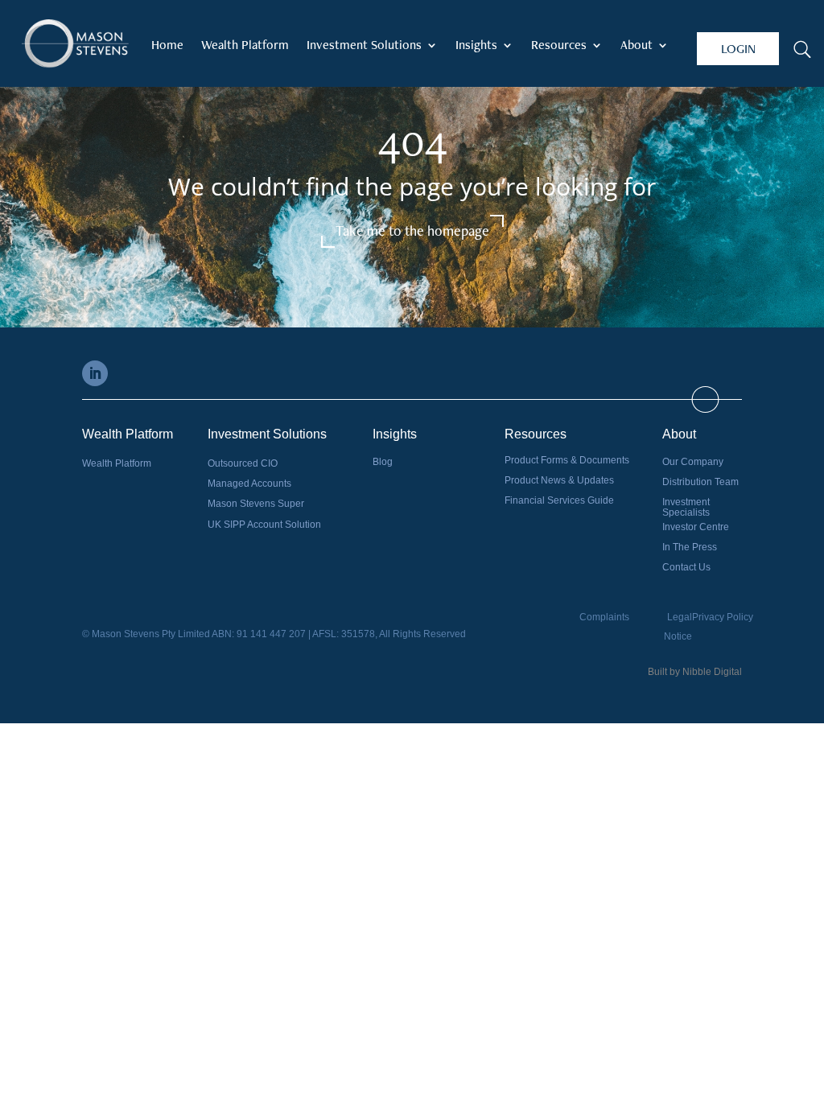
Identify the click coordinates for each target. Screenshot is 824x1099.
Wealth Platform (245, 46)
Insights (476, 46)
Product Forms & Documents (567, 460)
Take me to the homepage (412, 230)
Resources (559, 46)
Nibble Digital (712, 671)
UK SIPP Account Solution (264, 524)
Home (167, 46)
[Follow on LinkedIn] (95, 373)
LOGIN (738, 48)
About (636, 46)
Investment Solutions (364, 46)
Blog (383, 461)
